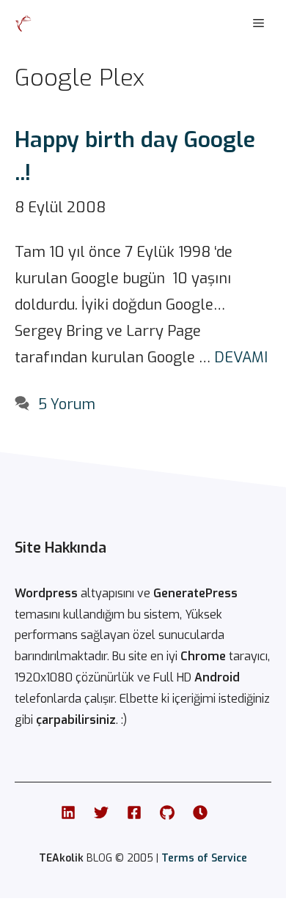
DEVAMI (241, 357)
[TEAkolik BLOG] (23, 23)
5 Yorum (66, 404)
